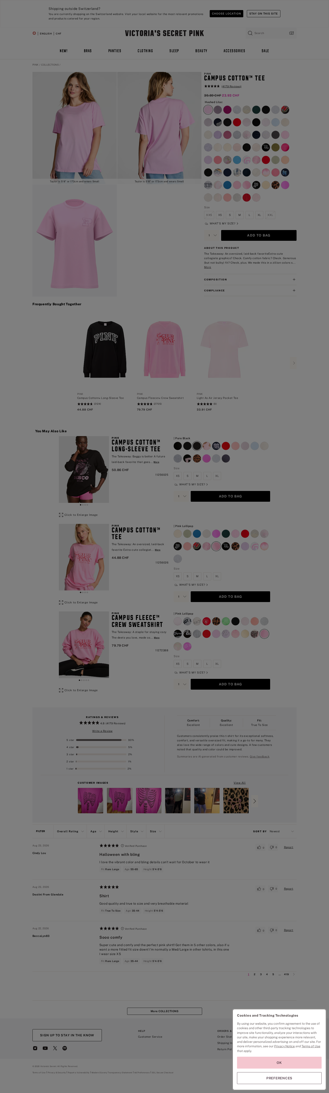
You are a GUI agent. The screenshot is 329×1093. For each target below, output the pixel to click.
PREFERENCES (279, 1078)
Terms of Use (310, 1046)
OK (279, 1063)
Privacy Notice (284, 1046)
